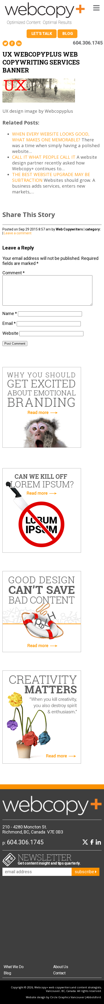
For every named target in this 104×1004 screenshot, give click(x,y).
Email (9, 323)
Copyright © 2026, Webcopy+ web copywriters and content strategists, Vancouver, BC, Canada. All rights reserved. (56, 989)
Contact (59, 973)
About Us (60, 967)
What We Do (14, 967)
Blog (67, 33)
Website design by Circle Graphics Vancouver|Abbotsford (63, 997)
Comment (13, 272)
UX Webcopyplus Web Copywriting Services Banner (41, 62)
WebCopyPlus (45, 14)
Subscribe (85, 871)
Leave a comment (17, 233)
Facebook (12, 43)
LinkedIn (19, 43)
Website (10, 333)
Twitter (5, 43)
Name (9, 313)
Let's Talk (41, 33)
